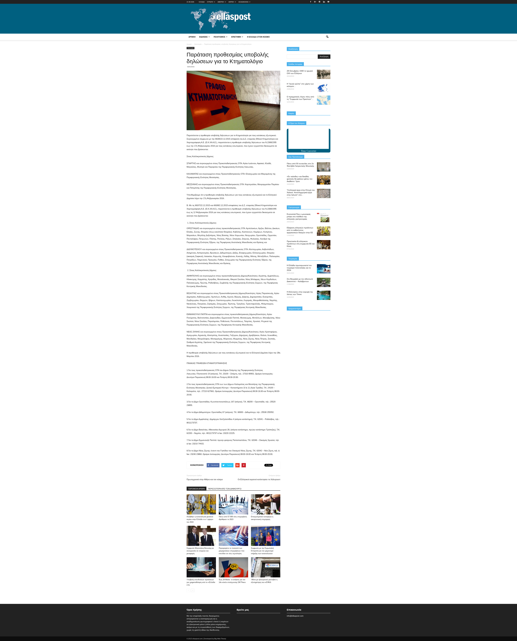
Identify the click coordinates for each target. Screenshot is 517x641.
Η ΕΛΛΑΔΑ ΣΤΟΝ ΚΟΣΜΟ (258, 37)
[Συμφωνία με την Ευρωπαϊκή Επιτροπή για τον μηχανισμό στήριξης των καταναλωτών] (265, 536)
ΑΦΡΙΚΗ (231, 2)
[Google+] (315, 2)
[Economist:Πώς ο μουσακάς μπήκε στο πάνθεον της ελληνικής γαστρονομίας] (323, 217)
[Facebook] (311, 2)
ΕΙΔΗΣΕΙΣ (203, 37)
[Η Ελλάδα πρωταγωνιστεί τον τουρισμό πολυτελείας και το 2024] (323, 268)
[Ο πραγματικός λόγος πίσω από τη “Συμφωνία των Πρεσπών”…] (323, 100)
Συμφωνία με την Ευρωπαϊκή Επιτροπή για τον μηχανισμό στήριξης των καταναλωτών (262, 551)
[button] (327, 37)
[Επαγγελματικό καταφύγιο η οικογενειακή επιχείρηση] (265, 504)
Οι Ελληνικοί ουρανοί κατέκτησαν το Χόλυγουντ (259, 479)
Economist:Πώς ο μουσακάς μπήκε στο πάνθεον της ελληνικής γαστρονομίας (299, 216)
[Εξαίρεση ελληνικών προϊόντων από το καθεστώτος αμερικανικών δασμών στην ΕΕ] (323, 231)
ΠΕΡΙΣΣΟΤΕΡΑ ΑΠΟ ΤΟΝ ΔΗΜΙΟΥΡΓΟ (224, 489)
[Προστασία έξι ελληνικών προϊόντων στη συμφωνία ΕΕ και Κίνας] (323, 244)
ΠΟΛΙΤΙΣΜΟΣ (219, 37)
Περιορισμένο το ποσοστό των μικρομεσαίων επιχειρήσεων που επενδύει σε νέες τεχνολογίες (231, 551)
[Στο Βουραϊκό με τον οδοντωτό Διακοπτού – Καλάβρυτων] (323, 282)
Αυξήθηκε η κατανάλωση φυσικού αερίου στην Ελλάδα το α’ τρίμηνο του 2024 (200, 519)
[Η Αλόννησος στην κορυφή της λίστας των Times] (323, 295)
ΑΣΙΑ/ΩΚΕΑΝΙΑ (243, 2)
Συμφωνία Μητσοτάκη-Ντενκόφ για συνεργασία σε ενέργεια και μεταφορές (200, 551)
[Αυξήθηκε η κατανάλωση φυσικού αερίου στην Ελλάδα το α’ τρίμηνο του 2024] (201, 504)
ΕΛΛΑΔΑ (202, 2)
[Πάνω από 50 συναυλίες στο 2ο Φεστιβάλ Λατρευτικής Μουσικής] (323, 167)
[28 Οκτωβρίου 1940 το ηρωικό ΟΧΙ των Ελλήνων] (323, 74)
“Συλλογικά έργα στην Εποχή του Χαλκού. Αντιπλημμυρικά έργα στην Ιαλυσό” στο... (301, 192)
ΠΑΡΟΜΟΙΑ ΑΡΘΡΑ (196, 489)
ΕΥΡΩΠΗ (210, 2)
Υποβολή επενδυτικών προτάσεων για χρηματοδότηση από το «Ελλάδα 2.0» (201, 582)
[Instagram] (319, 2)
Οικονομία (190, 48)
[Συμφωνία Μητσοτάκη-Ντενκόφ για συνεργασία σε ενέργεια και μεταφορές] (201, 536)
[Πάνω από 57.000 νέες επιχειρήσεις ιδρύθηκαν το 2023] (233, 504)
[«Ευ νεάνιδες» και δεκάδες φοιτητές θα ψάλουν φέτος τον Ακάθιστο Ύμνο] (323, 180)
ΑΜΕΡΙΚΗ (221, 2)
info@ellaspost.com (295, 616)
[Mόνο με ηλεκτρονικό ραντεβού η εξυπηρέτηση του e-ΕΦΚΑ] (265, 567)
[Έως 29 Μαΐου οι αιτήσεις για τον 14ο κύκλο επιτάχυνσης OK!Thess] (233, 567)
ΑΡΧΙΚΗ (191, 37)
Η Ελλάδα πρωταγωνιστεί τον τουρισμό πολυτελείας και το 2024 (299, 267)
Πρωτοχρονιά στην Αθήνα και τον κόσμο (205, 479)
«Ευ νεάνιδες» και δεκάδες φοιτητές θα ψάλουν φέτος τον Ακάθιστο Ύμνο (299, 178)
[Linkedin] (324, 2)
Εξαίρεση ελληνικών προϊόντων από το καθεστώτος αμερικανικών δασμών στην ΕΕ (300, 230)
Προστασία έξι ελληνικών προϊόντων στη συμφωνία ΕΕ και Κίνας (301, 243)
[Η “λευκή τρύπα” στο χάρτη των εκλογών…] (323, 87)
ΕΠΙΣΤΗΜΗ (236, 37)
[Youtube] (328, 2)
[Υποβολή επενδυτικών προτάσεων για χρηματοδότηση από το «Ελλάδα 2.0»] (201, 567)
